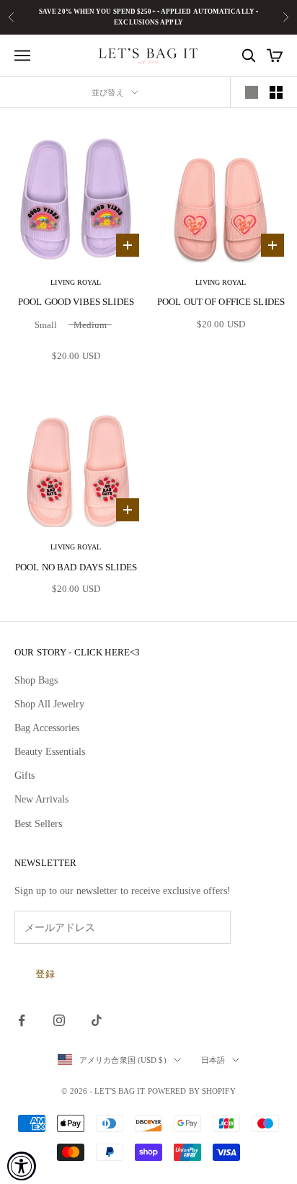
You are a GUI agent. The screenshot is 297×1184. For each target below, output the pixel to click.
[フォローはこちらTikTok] (96, 1020)
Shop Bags (36, 680)
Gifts (24, 775)
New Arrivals (41, 799)
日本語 (213, 1060)
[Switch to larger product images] (251, 92)
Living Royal (75, 282)
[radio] (44, 326)
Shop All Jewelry (49, 704)
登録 (45, 973)
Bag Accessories (46, 728)
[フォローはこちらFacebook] (21, 1020)
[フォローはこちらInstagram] (59, 1020)
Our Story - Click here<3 (77, 652)
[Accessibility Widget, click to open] (21, 1166)
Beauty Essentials (49, 751)
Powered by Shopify (192, 1091)
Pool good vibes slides (76, 301)
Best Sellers (38, 823)
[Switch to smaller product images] (276, 92)
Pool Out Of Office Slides (221, 301)
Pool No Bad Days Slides (76, 567)
